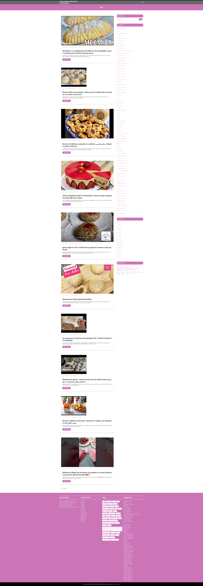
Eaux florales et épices (121, 185)
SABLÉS (117, 532)
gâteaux (118, 513)
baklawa (127, 265)
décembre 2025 (120, 242)
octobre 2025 (119, 247)
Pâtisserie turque (120, 70)
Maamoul (122, 273)
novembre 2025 (120, 244)
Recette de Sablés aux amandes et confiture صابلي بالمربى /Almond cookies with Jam (87, 145)
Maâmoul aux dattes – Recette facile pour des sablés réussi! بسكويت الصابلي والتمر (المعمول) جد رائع (87, 381)
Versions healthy (120, 203)
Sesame (116, 535)
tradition (126, 270)
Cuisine (116, 506)
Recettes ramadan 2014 (121, 138)
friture (110, 511)
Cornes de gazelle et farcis (122, 170)
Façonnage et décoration (122, 163)
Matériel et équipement (122, 87)
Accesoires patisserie (121, 28)
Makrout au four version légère (65, 505)
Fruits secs (119, 188)
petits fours (119, 126)
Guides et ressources (121, 73)
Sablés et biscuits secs (121, 183)
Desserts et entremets (121, 175)
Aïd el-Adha (119, 105)
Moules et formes (120, 89)
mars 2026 (119, 234)
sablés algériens (133, 265)
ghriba (115, 511)
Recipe (113, 532)
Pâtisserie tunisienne (121, 68)
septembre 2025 (120, 249)
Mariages (119, 113)
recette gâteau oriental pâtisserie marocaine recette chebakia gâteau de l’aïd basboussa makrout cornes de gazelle (128, 269)
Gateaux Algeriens (120, 48)
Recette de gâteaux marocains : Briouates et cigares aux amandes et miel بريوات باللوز (86, 422)
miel (118, 97)
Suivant (64, 488)
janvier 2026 (119, 239)
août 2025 (119, 252)
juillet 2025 (119, 254)
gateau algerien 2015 (121, 45)
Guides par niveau (120, 76)
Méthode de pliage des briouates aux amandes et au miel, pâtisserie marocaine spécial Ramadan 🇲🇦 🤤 (87, 474)
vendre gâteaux (115, 539)
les (103, 515)
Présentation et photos (121, 200)
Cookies (111, 506)
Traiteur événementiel (121, 210)
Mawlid (118, 115)
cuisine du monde (120, 43)
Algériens (108, 501)
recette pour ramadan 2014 (122, 133)
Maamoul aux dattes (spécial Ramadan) (77, 299)
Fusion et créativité (121, 198)
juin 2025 (119, 257)
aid (103, 501)
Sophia (66, 47)
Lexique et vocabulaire (121, 79)
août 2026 (119, 222)
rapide (104, 525)
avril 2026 (119, 232)
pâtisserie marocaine (121, 265)
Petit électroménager (121, 92)
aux (118, 501)
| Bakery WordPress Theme (107, 584)
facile (135, 270)
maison (131, 270)
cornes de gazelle (120, 40)
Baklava (118, 273)
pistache (118, 128)
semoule (118, 146)
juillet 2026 (119, 224)
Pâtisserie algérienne (121, 58)
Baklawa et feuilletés (121, 168)
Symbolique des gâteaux (122, 156)
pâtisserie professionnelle (108, 522)
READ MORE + (66, 59)
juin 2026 (119, 227)
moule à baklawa (120, 100)
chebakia (115, 503)
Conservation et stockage (122, 160)
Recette (118, 272)
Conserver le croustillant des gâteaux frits (67, 502)
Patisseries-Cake (120, 123)
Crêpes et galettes (120, 173)
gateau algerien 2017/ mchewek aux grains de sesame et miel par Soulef (86, 248)
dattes (132, 273)
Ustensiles (119, 94)
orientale (114, 518)
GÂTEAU (127, 273)
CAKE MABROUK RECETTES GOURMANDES (68, 2)
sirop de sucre (106, 537)
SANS (112, 535)
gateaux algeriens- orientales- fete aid (125, 50)
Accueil (142, 2)
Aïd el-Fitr (119, 107)
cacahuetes (119, 35)
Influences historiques (121, 195)
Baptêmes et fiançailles (121, 110)
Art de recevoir (120, 151)
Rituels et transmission (121, 153)
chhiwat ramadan (120, 38)
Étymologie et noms (121, 190)
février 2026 (119, 237)
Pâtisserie (105, 520)
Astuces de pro (120, 158)
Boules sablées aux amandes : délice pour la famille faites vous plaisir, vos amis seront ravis (87, 93)
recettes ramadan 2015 (121, 141)
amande (118, 30)
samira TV (119, 143)
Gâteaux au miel (120, 178)
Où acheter (119, 81)
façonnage (105, 511)
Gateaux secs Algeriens (121, 53)
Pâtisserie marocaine (121, 65)
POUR (119, 518)
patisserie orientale (121, 121)
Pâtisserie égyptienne (121, 60)
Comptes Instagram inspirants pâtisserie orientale (69, 507)
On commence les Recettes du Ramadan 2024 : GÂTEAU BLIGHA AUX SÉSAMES (87, 339)
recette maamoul (127, 267)
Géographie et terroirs (121, 55)
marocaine (128, 272)
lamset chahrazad (120, 84)
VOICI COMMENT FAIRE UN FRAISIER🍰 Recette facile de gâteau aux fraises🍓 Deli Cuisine (87, 197)
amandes (122, 272)
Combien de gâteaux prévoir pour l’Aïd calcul (68, 501)
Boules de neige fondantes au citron (66, 504)
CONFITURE (105, 506)
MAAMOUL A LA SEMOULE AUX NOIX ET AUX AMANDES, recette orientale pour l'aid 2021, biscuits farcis (86, 52)
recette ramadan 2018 (121, 136)
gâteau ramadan (120, 267)
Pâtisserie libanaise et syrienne (123, 63)
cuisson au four (134, 272)
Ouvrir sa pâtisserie (121, 208)
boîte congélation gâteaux (122, 33)
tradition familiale (120, 270)
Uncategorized (120, 148)
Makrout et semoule (121, 180)
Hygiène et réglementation (122, 205)
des (116, 508)
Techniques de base (121, 165)
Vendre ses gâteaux (121, 213)
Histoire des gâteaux (121, 193)
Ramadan (119, 117)
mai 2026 (119, 229)
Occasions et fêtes (120, 102)
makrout (118, 515)
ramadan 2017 (119, 131)
